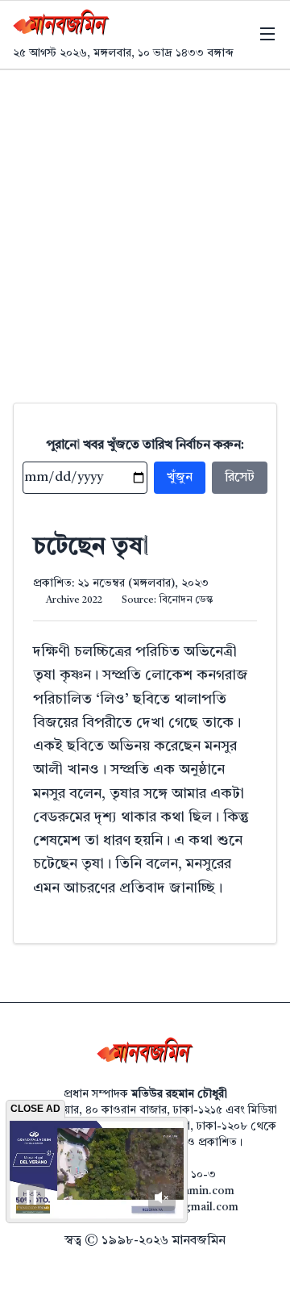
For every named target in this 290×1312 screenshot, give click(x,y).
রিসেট (240, 477)
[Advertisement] (145, 223)
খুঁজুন (180, 477)
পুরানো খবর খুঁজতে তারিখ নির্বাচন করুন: (145, 445)
